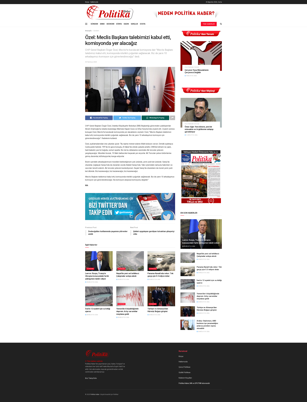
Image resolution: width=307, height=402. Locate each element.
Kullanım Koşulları (185, 378)
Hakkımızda (94, 2)
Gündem (96, 31)
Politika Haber (94, 394)
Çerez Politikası (184, 367)
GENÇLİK (134, 24)
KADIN (126, 24)
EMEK (102, 24)
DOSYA (142, 24)
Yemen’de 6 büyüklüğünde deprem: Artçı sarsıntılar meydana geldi (127, 311)
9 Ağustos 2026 (191, 76)
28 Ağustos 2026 (92, 282)
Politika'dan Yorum (192, 67)
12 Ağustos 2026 (191, 135)
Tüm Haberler (209, 24)
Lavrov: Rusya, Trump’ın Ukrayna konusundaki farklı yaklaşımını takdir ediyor (97, 276)
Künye (87, 2)
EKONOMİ (110, 24)
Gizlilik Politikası (184, 372)
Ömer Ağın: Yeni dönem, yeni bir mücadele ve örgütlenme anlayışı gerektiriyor (199, 129)
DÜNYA (119, 24)
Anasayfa (88, 31)
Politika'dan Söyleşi (192, 124)
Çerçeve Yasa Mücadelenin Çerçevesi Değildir (196, 71)
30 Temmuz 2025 (91, 62)
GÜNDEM (94, 24)
